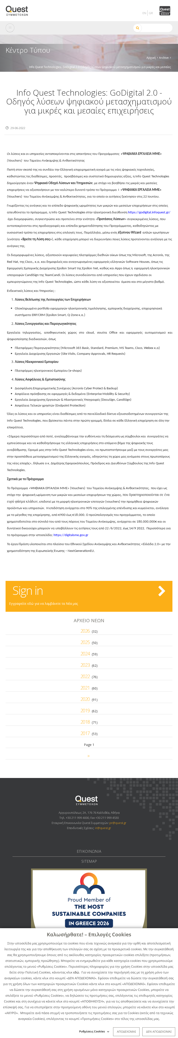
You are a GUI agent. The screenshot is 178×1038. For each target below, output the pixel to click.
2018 (85, 722)
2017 (85, 733)
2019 (85, 710)
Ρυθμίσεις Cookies (92, 1031)
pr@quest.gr (117, 823)
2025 (85, 642)
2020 (85, 699)
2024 (85, 654)
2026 (85, 631)
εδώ (76, 972)
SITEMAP (89, 861)
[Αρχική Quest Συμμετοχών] (19, 9)
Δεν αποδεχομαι (159, 1031)
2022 (85, 676)
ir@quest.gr (103, 828)
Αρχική (151, 58)
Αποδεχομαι (126, 1031)
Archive (164, 58)
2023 (85, 665)
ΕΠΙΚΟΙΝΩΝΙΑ (89, 851)
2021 (85, 688)
